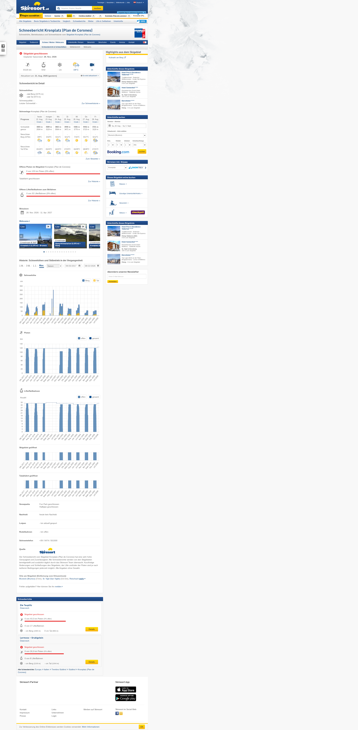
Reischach (74, 579)
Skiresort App (122, 682)
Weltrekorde (120, 2)
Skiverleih (91, 42)
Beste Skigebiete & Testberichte (47, 21)
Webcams (87, 47)
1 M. (21, 266)
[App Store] (125, 693)
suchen (142, 151)
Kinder (118, 141)
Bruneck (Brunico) (27, 579)
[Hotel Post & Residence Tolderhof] (113, 77)
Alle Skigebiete (25, 21)
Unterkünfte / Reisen (75, 42)
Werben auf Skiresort (92, 709)
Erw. (109, 141)
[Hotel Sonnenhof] (113, 92)
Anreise (122, 42)
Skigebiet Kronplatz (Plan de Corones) (83, 34)
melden (58, 586)
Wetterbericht (75, 47)
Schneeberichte (79, 21)
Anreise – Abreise (113, 121)
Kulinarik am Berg (116, 57)
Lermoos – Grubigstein (31, 638)
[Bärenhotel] (113, 105)
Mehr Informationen (90, 727)
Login (54, 716)
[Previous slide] (21, 236)
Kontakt (131, 42)
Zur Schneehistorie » (91, 103)
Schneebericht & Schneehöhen (54, 47)
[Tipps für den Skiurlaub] (141, 21)
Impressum (25, 713)
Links (54, 709)
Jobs (128, 2)
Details (92, 629)
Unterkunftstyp (138, 141)
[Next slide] (98, 236)
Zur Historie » (94, 181)
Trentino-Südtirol (59, 669)
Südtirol (72, 669)
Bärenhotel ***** (128, 101)
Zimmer (127, 141)
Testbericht (34, 42)
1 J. (34, 266)
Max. (41, 265)
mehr (81, 579)
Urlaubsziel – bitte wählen (116, 131)
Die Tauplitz (26, 605)
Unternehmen (58, 713)
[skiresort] (35, 7)
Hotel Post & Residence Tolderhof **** (131, 74)
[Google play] (125, 700)
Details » (40, 122)
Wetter (90, 21)
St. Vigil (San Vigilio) (51, 579)
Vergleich (66, 21)
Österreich (24, 608)
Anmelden (113, 281)
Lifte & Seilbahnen (103, 21)
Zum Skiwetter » (93, 159)
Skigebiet (22, 42)
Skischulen (102, 42)
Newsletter (110, 2)
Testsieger (100, 2)
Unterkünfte (118, 21)
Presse (23, 716)
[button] (118, 152)
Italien (46, 669)
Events (113, 42)
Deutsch (139, 2)
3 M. (28, 266)
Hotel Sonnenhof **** (130, 88)
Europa (38, 669)
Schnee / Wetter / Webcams (53, 42)
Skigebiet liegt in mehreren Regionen (130, 12)
